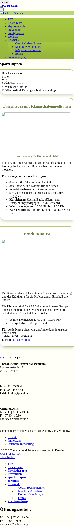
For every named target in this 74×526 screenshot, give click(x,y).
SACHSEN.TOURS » (14, 453)
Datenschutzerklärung (21, 444)
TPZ (10, 19)
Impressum (14, 440)
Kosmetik (13, 40)
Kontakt (12, 437)
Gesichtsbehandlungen (28, 43)
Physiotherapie (16, 26)
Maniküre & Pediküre (28, 46)
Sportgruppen (16, 33)
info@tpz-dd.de (21, 339)
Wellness (13, 36)
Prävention (14, 29)
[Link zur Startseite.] (13, 13)
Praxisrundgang (17, 57)
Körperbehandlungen (28, 50)
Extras (19, 53)
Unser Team (15, 22)
